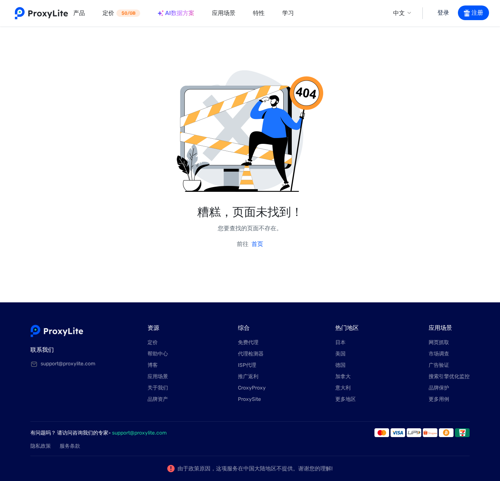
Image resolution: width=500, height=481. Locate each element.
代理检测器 (251, 354)
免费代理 (248, 342)
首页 (257, 243)
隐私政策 (40, 446)
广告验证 (439, 365)
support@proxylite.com (139, 433)
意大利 (343, 388)
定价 (153, 342)
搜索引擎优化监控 (449, 376)
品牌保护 (439, 388)
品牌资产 (158, 399)
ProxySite (249, 399)
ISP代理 (247, 365)
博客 (153, 365)
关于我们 (158, 388)
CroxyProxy (252, 388)
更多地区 (345, 399)
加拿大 (343, 376)
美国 (340, 354)
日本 (340, 342)
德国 (340, 365)
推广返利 (248, 376)
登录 (443, 12)
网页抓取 (439, 342)
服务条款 (70, 446)
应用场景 (158, 376)
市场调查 (439, 354)
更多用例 (439, 399)
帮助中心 (158, 354)
